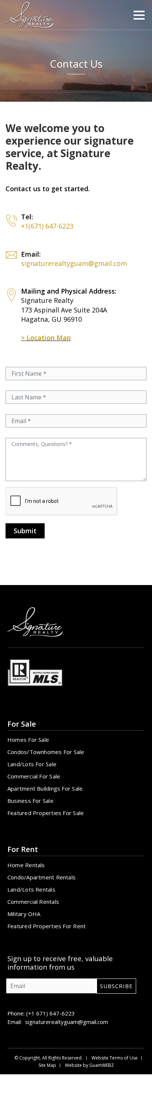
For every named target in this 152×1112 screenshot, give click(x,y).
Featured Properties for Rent (46, 926)
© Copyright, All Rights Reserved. (48, 1058)
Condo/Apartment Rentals (41, 877)
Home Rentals (26, 865)
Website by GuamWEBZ (89, 1065)
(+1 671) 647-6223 (50, 1013)
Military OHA (24, 913)
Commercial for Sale (33, 776)
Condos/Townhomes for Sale (45, 752)
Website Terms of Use (114, 1058)
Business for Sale (30, 800)
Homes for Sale (28, 739)
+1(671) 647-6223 (47, 226)
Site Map (47, 1065)
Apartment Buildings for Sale (45, 788)
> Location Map (46, 337)
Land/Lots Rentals (31, 889)
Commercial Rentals (33, 901)
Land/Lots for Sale (31, 764)
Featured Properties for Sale (45, 813)
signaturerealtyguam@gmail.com (74, 263)
